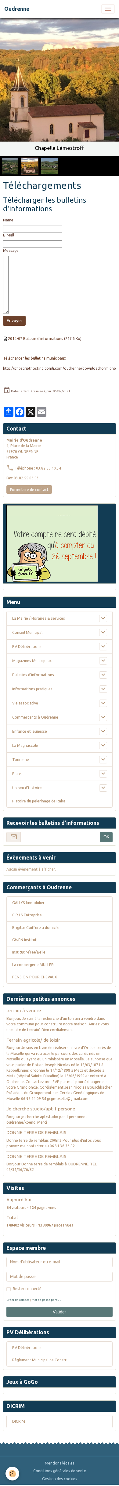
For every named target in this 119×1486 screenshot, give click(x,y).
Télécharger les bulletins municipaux (34, 358)
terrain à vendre (23, 1010)
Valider (59, 1311)
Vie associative (25, 703)
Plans (17, 774)
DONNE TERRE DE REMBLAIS (36, 1132)
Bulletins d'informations (33, 675)
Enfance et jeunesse (29, 731)
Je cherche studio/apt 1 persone (40, 1108)
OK (106, 836)
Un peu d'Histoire (27, 788)
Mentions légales (59, 1463)
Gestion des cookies (59, 1479)
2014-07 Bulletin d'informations (35, 339)
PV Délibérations (26, 647)
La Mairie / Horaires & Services (38, 618)
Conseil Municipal (27, 632)
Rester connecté (27, 1289)
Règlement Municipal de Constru (40, 1360)
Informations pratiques (32, 689)
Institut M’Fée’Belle (28, 952)
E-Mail (8, 235)
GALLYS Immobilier (28, 903)
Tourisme (20, 760)
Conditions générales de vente (59, 1471)
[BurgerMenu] (108, 9)
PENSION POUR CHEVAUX (34, 977)
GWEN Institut (24, 940)
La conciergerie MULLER (33, 965)
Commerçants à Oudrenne (35, 717)
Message (11, 250)
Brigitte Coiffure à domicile (36, 928)
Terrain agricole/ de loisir (33, 1040)
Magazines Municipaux (32, 661)
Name (8, 220)
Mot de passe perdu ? (46, 1299)
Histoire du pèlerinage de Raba (38, 801)
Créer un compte (18, 1299)
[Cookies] (12, 1473)
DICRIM (18, 1421)
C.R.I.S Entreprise (27, 915)
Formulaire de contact (29, 490)
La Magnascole (25, 745)
